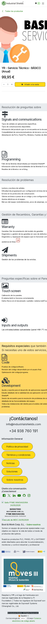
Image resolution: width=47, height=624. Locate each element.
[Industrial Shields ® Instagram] (29, 495)
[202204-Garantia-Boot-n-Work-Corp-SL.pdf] (18, 240)
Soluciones (12, 471)
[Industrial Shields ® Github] (24, 495)
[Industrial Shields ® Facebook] (4, 495)
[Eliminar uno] (4, 84)
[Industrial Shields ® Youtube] (19, 495)
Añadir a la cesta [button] (31, 84)
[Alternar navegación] (43, 3)
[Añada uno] (12, 84)
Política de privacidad (17, 446)
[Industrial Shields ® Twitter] (9, 495)
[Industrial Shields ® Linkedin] (14, 495)
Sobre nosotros (14, 479)
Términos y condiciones (18, 455)
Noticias (10, 463)
